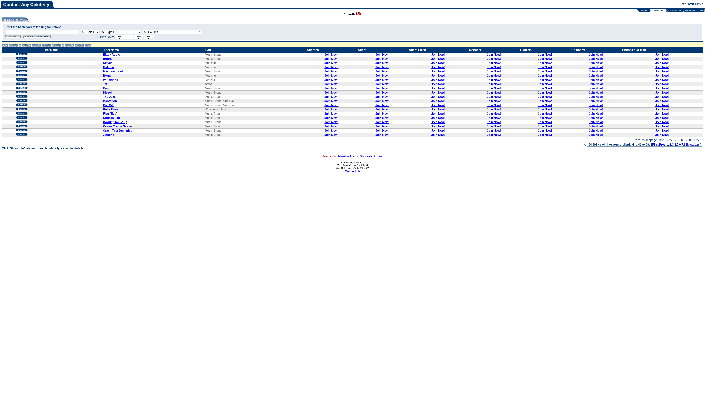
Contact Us (352, 171)
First (655, 144)
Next (690, 144)
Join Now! (331, 54)
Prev (662, 144)
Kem (106, 88)
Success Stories (371, 156)
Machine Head (113, 71)
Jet (105, 84)
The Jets (109, 96)
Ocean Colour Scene (117, 126)
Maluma (108, 67)
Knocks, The (112, 117)
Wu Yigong (110, 79)
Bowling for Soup (115, 122)
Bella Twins (111, 109)
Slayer (108, 63)
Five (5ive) (110, 113)
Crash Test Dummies (117, 130)
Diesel (107, 92)
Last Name (111, 49)
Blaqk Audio (111, 54)
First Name (50, 49)
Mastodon (110, 101)
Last (697, 144)
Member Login (348, 156)
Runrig (108, 58)
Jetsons (108, 134)
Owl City (108, 105)
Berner (108, 75)
